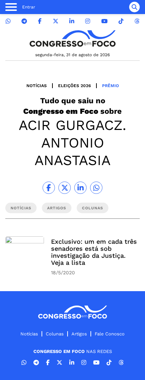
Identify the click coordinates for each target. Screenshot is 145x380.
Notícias (36, 85)
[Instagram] (87, 21)
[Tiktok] (121, 21)
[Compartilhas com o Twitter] (64, 188)
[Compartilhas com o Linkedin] (80, 188)
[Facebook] (40, 21)
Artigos (79, 333)
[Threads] (136, 21)
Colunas (55, 333)
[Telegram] (24, 21)
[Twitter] (55, 21)
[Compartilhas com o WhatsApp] (96, 188)
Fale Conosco (110, 333)
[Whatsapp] (8, 21)
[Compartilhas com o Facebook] (49, 188)
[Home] (72, 38)
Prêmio (110, 85)
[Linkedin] (71, 21)
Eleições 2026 (74, 85)
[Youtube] (104, 21)
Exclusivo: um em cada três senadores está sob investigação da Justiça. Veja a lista (94, 252)
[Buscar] (134, 7)
